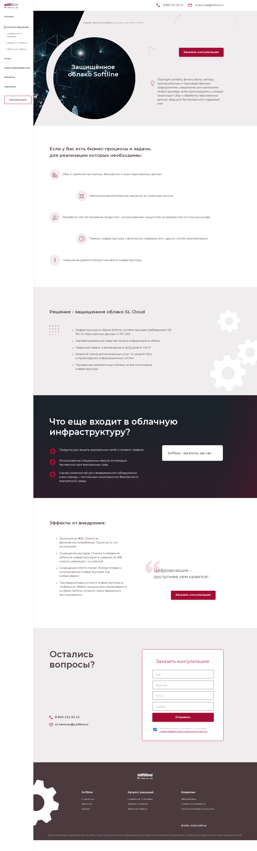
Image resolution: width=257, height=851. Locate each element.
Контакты (10, 86)
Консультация (18, 99)
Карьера (86, 809)
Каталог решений (18, 27)
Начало (9, 16)
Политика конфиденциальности (198, 809)
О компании (88, 799)
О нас (7, 58)
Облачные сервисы (17, 49)
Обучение (87, 804)
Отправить (182, 717)
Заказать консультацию (201, 52)
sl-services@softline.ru (209, 5)
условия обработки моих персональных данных (183, 731)
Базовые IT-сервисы (17, 43)
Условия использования (193, 804)
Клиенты (9, 77)
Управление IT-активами (15, 34)
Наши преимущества (17, 68)
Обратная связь (188, 799)
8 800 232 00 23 (173, 5)
